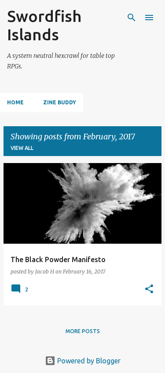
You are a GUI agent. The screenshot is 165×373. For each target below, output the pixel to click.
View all (22, 148)
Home (15, 102)
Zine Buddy (59, 102)
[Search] (131, 17)
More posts (83, 331)
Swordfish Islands (44, 25)
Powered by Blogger (88, 361)
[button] (149, 289)
